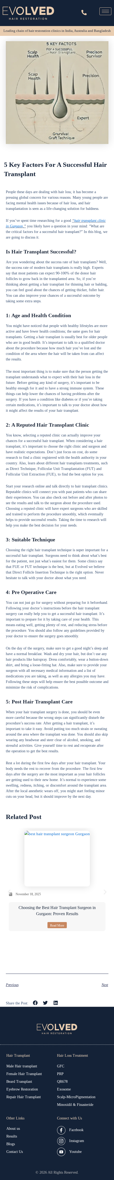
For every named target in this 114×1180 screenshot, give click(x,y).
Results (11, 1136)
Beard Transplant (19, 1082)
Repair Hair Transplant (23, 1097)
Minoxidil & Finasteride (75, 1105)
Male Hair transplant (21, 1066)
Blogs (10, 1144)
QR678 (62, 1082)
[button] (9, 892)
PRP (60, 1074)
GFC (60, 1066)
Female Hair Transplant (24, 1074)
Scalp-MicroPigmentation (76, 1097)
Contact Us (14, 1152)
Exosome (64, 1089)
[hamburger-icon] (105, 11)
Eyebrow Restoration (22, 1089)
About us (13, 1129)
